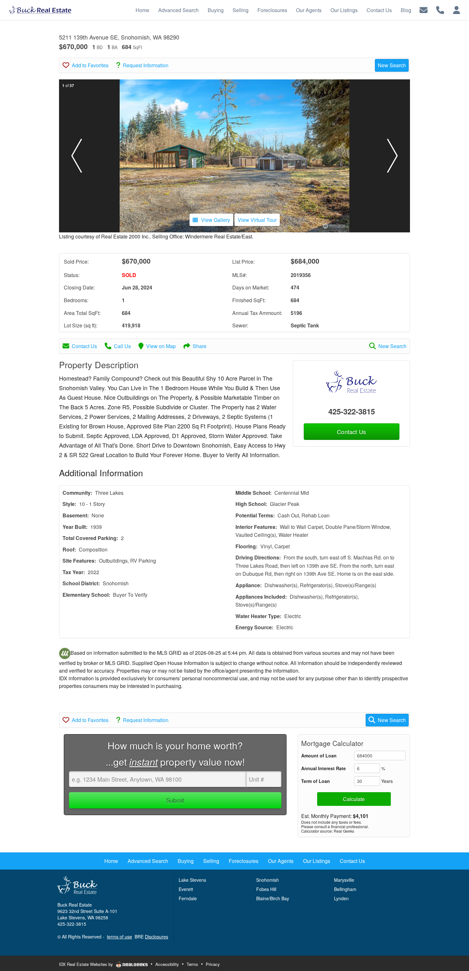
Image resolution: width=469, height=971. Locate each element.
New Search (392, 65)
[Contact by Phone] (440, 9)
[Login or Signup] (456, 9)
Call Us (122, 346)
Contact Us (84, 346)
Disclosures (156, 936)
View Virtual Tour (257, 219)
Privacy (213, 964)
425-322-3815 (351, 411)
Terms (192, 964)
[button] (76, 155)
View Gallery (215, 219)
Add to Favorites (90, 65)
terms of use (119, 936)
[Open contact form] (424, 9)
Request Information (145, 65)
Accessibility (167, 964)
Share (199, 346)
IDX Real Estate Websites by (86, 964)
